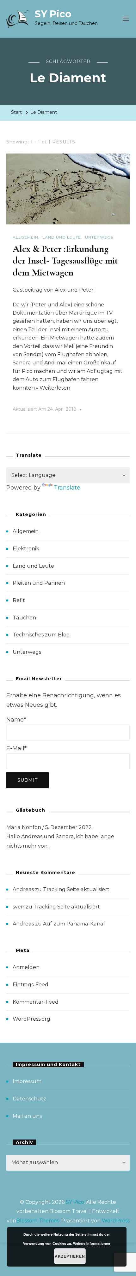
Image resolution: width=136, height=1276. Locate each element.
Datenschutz (29, 1099)
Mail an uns (27, 1116)
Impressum (27, 1081)
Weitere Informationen (91, 1243)
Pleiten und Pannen (39, 583)
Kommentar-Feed (36, 1002)
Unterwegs (99, 237)
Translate (67, 487)
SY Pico (53, 14)
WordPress (116, 1221)
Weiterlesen (55, 388)
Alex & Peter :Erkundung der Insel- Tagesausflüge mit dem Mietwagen (65, 260)
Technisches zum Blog (41, 635)
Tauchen (24, 618)
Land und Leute (61, 237)
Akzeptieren (70, 1256)
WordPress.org (31, 1019)
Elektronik (26, 549)
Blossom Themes (37, 1221)
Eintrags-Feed (30, 985)
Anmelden (26, 967)
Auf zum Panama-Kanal (74, 924)
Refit (19, 600)
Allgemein (25, 237)
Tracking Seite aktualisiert (76, 889)
